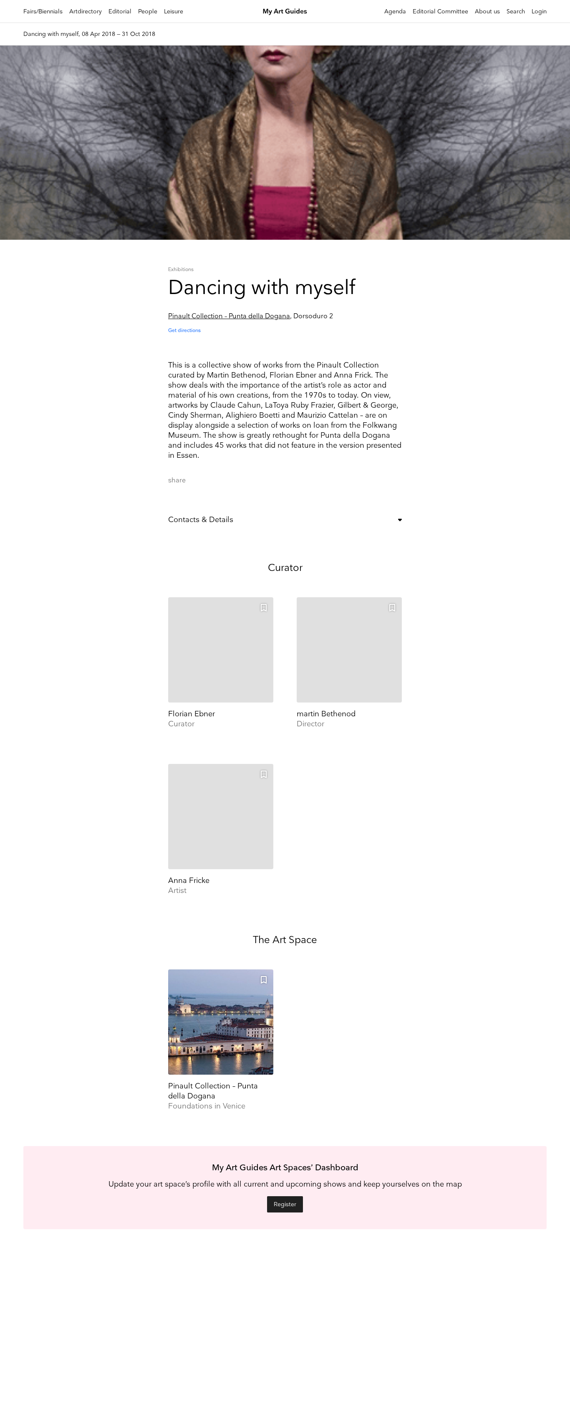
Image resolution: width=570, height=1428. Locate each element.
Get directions (184, 330)
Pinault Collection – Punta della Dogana (229, 316)
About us (487, 11)
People (147, 11)
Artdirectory (85, 11)
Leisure (173, 11)
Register (285, 1204)
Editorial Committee (440, 11)
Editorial (119, 11)
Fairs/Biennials (43, 11)
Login (539, 11)
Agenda (395, 11)
